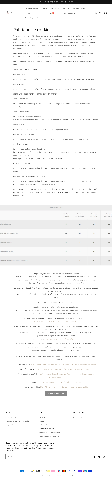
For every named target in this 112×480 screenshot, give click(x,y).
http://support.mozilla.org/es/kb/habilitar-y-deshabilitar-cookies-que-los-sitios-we (64, 364)
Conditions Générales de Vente (50, 433)
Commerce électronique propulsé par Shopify (61, 475)
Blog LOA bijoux (11, 425)
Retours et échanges (46, 425)
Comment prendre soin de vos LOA (17, 421)
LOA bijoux (46, 475)
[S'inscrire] (42, 456)
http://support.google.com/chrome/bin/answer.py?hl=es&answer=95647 (64, 369)
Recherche (43, 417)
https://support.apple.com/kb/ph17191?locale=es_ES (64, 382)
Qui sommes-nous (11, 417)
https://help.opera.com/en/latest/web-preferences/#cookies (64, 387)
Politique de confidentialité (49, 436)
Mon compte (77, 417)
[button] (32, 8)
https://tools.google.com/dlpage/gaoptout (62, 339)
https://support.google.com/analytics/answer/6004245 (55, 321)
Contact (42, 421)
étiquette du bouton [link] (56, 393)
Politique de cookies (46, 429)
